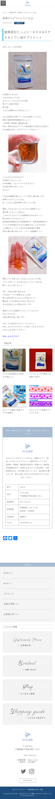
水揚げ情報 (9, 604)
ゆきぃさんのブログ (11, 336)
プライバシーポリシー (19, 790)
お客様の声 (19, 23)
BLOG (6, 583)
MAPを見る (27, 780)
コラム (7, 593)
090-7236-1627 (30, 755)
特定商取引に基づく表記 (35, 790)
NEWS (7, 573)
